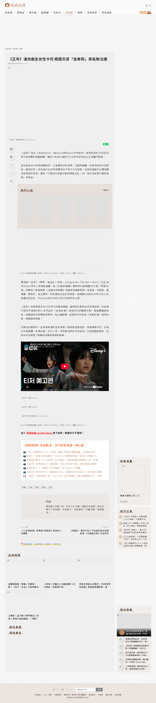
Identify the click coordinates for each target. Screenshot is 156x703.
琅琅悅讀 (8, 49)
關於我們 (109, 695)
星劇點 (69, 12)
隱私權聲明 (82, 695)
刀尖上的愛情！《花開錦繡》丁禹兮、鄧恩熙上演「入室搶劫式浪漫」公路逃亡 (135, 537)
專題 (80, 12)
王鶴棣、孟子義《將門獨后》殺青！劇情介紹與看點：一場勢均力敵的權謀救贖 (23, 618)
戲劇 (21, 49)
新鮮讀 (8, 12)
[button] (11, 165)
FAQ (45, 695)
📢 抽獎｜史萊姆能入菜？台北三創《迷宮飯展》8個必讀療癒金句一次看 (62, 475)
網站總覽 (118, 695)
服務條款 (67, 695)
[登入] (146, 5)
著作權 (74, 695)
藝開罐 (45, 12)
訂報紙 (100, 695)
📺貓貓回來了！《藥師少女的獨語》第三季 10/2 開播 (51, 468)
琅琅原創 (92, 12)
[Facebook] (11, 149)
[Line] (11, 157)
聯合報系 (92, 695)
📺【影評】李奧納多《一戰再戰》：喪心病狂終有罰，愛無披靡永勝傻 (60, 464)
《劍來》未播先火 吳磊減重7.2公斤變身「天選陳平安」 (60, 585)
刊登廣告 (38, 695)
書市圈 (33, 12)
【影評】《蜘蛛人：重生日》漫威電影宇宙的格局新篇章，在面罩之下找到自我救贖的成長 (135, 531)
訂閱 (99, 689)
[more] (105, 190)
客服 (50, 695)
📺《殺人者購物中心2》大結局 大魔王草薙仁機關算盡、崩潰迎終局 (59, 452)
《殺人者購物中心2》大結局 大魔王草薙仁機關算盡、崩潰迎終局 (135, 544)
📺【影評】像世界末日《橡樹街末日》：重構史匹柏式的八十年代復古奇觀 (62, 471)
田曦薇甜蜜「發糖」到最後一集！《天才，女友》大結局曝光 (23, 585)
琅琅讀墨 (107, 12)
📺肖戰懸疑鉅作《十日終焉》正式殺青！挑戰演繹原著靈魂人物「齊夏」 (61, 460)
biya (26, 63)
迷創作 (57, 12)
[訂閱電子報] (144, 12)
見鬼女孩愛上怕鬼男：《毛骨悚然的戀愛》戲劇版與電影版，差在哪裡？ (95, 586)
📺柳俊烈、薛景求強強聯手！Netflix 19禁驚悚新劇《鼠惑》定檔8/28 (60, 456)
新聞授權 (58, 695)
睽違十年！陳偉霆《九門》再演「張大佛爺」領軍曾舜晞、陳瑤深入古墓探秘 (135, 524)
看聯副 (21, 12)
